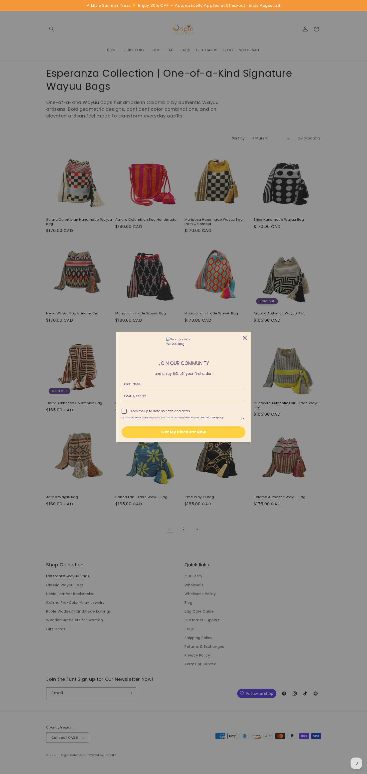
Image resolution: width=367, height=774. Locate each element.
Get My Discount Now (183, 432)
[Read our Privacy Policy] (242, 419)
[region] (183, 5)
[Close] (245, 338)
